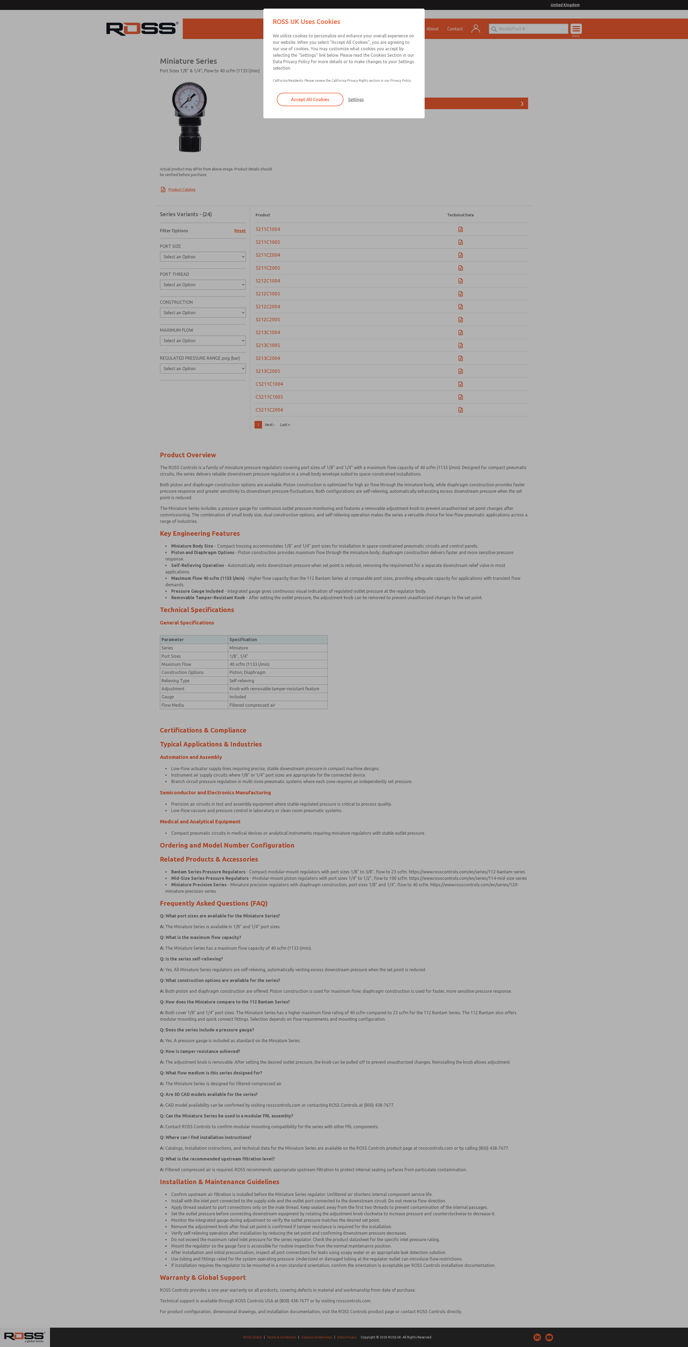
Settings (356, 99)
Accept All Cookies (310, 99)
